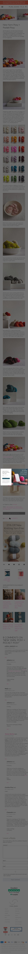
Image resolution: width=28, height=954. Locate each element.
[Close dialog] (26, 469)
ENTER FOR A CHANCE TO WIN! (6, 478)
